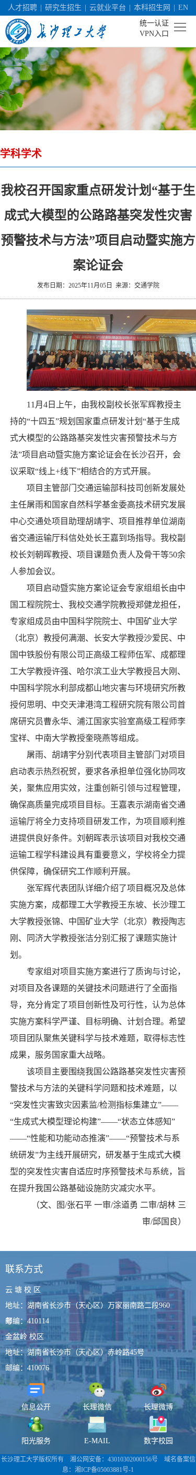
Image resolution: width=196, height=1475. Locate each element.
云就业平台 (107, 7)
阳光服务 (36, 1441)
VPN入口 (154, 34)
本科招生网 (152, 7)
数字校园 (158, 1441)
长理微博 (158, 1407)
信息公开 (36, 1407)
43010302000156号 (133, 1459)
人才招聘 (22, 7)
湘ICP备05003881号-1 (104, 1469)
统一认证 (154, 23)
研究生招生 (63, 7)
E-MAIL (97, 1441)
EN (183, 7)
